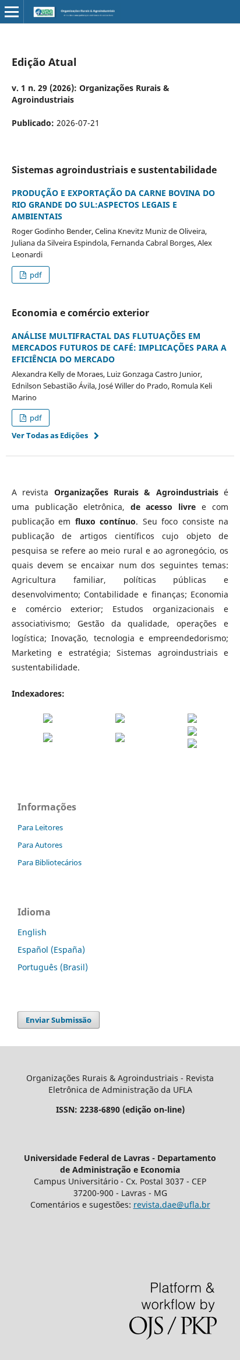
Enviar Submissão (58, 1020)
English (32, 932)
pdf (34, 275)
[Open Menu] (11, 11)
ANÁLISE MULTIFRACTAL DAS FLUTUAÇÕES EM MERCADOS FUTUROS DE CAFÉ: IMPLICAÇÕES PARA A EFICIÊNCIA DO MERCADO (119, 347)
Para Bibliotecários (49, 862)
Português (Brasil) (52, 967)
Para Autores (39, 845)
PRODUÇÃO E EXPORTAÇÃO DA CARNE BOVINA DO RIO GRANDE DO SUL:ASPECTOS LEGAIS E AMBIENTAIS (113, 204)
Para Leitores (40, 827)
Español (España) (51, 949)
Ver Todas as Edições (50, 435)
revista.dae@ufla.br (171, 1204)
